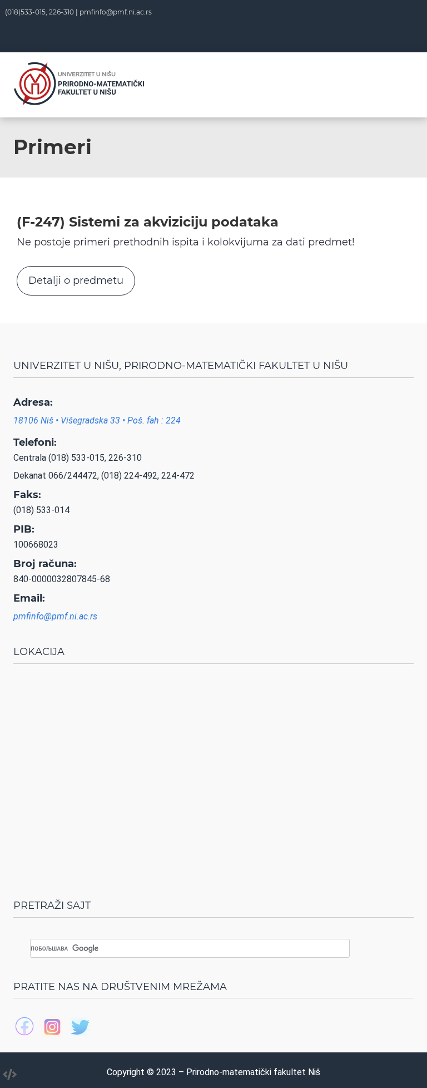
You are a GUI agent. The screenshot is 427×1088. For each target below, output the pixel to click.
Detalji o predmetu (75, 280)
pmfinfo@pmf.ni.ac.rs (116, 12)
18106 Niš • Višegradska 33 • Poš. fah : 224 (97, 420)
